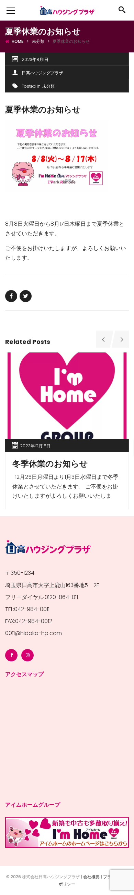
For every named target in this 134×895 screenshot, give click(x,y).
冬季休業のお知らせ (50, 463)
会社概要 (91, 877)
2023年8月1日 (35, 59)
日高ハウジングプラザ (42, 73)
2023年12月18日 (35, 446)
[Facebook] (11, 655)
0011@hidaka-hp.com (33, 633)
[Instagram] (27, 655)
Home (17, 41)
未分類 (38, 41)
